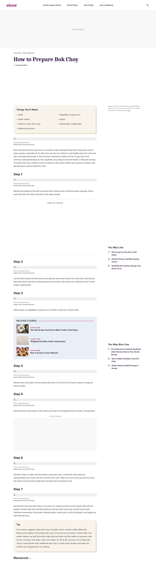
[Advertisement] (78, 86)
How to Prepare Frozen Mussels (44, 353)
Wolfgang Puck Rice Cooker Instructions (47, 341)
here (128, 110)
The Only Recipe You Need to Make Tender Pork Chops (54, 330)
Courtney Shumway (24, 144)
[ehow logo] (12, 5)
